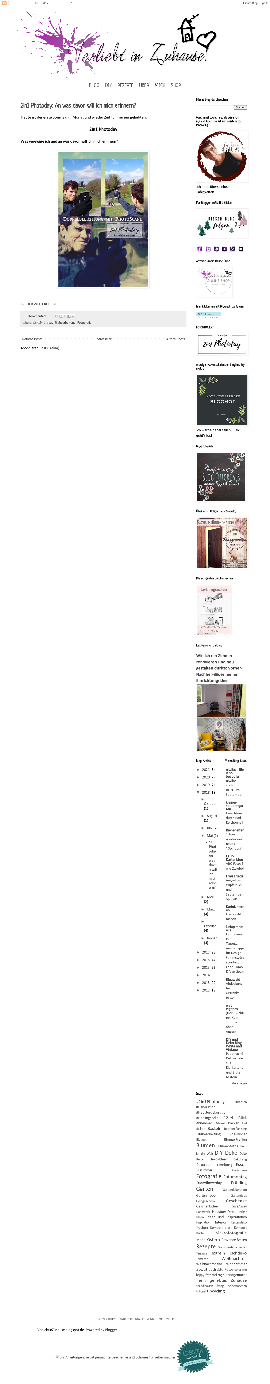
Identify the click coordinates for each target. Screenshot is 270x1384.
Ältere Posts (175, 339)
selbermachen (237, 1286)
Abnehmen (204, 1123)
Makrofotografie (231, 1233)
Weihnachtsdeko (209, 1264)
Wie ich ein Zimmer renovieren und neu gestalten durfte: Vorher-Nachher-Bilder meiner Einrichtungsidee (219, 668)
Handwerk (203, 1212)
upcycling (216, 1291)
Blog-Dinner (237, 1134)
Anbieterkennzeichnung (136, 1319)
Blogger (201, 1139)
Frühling (239, 1183)
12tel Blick (235, 1118)
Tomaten (202, 1259)
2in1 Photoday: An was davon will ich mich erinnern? (78, 106)
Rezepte (125, 86)
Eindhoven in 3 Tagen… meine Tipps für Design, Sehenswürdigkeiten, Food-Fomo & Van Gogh (235, 953)
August (212, 816)
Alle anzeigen (239, 1083)
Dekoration (204, 1165)
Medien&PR (166, 1319)
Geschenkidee (207, 1207)
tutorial (201, 1291)
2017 (206, 953)
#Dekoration (205, 1107)
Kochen (202, 1228)
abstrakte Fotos (221, 1270)
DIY (108, 86)
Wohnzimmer (236, 1264)
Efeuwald (233, 980)
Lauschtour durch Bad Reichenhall (234, 818)
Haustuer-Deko (223, 1212)
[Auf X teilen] (65, 316)
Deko (231, 1153)
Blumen (205, 1146)
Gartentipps (239, 1196)
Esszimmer (204, 1170)
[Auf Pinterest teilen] (73, 316)
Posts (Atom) (49, 348)
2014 (206, 975)
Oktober (210, 804)
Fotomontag (235, 1177)
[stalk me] (208, 251)
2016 (206, 960)
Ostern (213, 1240)
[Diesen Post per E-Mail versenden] (57, 316)
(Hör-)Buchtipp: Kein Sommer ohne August (235, 1022)
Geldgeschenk (205, 1201)
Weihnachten (234, 1259)
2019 (206, 785)
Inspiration (203, 1222)
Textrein (217, 1253)
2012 (206, 991)
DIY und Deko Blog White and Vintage (234, 1045)
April (210, 897)
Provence (228, 1240)
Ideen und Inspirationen (227, 1217)
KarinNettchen (235, 908)
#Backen (241, 1102)
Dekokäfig (240, 1159)
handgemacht (236, 1275)
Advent (220, 1123)
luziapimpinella (234, 928)
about (201, 1269)
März (211, 910)
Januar (212, 938)
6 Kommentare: (37, 316)
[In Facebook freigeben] (69, 316)
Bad (244, 1123)
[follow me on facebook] (200, 251)
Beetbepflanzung (235, 1129)
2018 (206, 793)
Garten (204, 1189)
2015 (206, 968)
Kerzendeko (239, 1222)
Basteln (214, 1128)
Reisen (242, 1240)
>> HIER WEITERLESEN (38, 304)
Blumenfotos (228, 1146)
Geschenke (236, 1201)
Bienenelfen (235, 830)
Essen (241, 1165)
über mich (152, 86)
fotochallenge (214, 1275)
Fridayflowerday (209, 1183)
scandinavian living (210, 1286)
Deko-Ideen (218, 1159)
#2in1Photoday (42, 323)
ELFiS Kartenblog (234, 858)
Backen (233, 1123)
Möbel (201, 1240)
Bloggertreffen (235, 1140)
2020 (206, 778)
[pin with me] (216, 251)
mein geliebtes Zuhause (221, 1280)
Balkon (200, 1129)
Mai (210, 836)
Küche (200, 1233)
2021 (206, 770)
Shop (176, 86)
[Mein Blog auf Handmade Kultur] (116, 1358)
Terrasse (201, 1253)
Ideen (200, 1217)
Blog (94, 86)
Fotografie (84, 323)
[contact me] (241, 251)
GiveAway (239, 1207)
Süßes (243, 1247)
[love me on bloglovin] (224, 251)
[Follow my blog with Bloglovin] (208, 317)
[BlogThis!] (61, 316)
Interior (221, 1223)
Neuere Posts (32, 339)
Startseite (104, 339)
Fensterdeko (239, 1170)
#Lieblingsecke (207, 1118)
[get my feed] (232, 251)
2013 (206, 983)
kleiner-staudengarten (234, 806)
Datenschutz (105, 1319)
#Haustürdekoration (211, 1113)
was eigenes (232, 1007)
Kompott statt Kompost (228, 1228)
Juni (210, 828)
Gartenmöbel (206, 1196)
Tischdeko (237, 1253)
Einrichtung (224, 1165)
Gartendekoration (235, 1190)
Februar (210, 926)
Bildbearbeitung (65, 323)
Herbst (242, 1212)
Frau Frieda (235, 876)
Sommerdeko (227, 1247)
